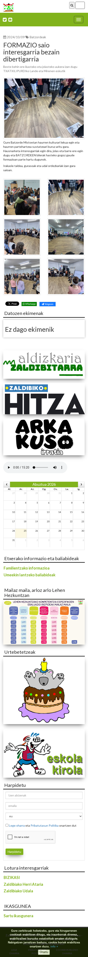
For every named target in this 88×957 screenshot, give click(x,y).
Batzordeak (37, 37)
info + (54, 946)
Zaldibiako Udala (18, 891)
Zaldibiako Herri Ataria (23, 884)
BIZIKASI (12, 877)
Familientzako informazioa (27, 568)
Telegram (48, 304)
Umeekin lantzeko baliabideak (30, 574)
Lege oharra (17, 825)
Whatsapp (30, 303)
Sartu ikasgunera (18, 915)
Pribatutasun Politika (45, 825)
